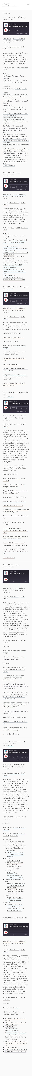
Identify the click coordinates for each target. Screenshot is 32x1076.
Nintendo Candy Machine (11, 734)
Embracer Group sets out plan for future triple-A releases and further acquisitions (15, 262)
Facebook (15, 76)
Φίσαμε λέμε (11, 850)
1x (13, 31)
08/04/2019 (10, 567)
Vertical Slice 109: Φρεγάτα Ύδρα (14, 17)
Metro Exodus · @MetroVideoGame (11, 1028)
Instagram (6, 78)
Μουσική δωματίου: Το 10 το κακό (14, 279)
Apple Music (20, 82)
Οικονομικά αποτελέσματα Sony (13, 505)
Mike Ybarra (11, 871)
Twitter (18, 68)
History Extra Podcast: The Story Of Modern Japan (15, 909)
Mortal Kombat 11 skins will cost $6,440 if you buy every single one (16, 511)
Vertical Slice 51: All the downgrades (16, 287)
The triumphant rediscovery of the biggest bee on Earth (15, 843)
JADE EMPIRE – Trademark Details (15, 1051)
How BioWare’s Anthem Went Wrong (14, 717)
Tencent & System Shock (10, 246)
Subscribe (20, 34)
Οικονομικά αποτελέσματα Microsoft (14, 501)
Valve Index (6, 663)
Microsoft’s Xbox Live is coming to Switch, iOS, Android (15, 1023)
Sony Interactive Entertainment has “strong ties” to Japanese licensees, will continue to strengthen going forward (15, 136)
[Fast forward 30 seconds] (17, 31)
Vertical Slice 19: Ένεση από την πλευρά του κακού (14, 742)
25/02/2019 (10, 745)
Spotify (23, 47)
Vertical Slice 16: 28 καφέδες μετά (15, 918)
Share (26, 34)
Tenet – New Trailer (9, 275)
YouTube (5, 49)
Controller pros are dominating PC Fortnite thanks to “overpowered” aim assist (14, 271)
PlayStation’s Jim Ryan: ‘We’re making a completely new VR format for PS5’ (14, 119)
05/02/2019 (10, 920)
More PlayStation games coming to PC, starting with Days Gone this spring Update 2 (15, 130)
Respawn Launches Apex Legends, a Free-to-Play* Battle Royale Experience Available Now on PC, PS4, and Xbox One (16, 1036)
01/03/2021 (10, 19)
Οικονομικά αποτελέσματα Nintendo (14, 497)
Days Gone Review (9, 557)
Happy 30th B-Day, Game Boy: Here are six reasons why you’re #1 (15, 492)
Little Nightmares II (9, 165)
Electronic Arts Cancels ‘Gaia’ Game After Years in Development (15, 115)
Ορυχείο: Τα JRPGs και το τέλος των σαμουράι (15, 905)
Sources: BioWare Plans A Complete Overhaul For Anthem (14, 384)
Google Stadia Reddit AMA (11, 364)
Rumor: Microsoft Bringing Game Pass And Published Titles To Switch (15, 892)
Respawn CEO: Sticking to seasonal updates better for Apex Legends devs (15, 544)
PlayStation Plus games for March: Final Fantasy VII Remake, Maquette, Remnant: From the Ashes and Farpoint (16, 155)
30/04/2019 (10, 397)
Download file (7, 38)
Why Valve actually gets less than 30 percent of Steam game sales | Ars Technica (14, 669)
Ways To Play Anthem (11, 1031)
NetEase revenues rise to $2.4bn (13, 265)
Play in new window (19, 38)
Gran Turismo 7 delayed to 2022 (13, 126)
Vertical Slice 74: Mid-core (12, 173)
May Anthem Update (9, 267)
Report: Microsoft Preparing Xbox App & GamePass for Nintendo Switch (16, 885)
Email (12, 68)
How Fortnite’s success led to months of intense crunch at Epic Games (15, 538)
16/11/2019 (10, 289)
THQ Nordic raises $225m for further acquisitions (15, 899)
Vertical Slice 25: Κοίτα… (11, 565)
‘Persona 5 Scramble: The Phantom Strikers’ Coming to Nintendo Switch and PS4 (15, 551)
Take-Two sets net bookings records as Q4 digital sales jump (15, 249)
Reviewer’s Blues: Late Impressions (16, 1049)
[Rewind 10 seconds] (10, 31)
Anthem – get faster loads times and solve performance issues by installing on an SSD (15, 866)
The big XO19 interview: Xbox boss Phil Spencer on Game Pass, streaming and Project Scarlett (15, 377)
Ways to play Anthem (13, 860)
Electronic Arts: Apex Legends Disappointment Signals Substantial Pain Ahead (15, 530)
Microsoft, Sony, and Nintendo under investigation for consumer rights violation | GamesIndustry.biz (16, 686)
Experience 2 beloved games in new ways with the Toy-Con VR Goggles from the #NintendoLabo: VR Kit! (16, 705)
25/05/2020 (10, 175)
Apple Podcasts (14, 47)
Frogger (5, 93)
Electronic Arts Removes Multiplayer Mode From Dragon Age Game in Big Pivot (14, 109)
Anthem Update (8, 105)
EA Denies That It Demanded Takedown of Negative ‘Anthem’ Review (15, 875)
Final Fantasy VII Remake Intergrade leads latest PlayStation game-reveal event (16, 150)
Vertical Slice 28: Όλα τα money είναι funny (16, 393)
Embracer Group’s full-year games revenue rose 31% (13, 258)
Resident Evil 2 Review (12, 1047)
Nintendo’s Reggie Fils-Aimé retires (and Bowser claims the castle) (15, 854)
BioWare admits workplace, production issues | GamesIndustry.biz (15, 729)
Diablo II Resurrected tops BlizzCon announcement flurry (14, 98)
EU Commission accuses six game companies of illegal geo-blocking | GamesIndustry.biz (13, 678)
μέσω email (6, 468)
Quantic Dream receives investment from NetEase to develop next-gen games (16, 1043)
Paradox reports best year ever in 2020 (15, 95)
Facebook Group (18, 337)
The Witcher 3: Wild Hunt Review (13, 277)
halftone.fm (6, 4)
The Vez (15, 80)
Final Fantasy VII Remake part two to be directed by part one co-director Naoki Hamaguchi (15, 161)
